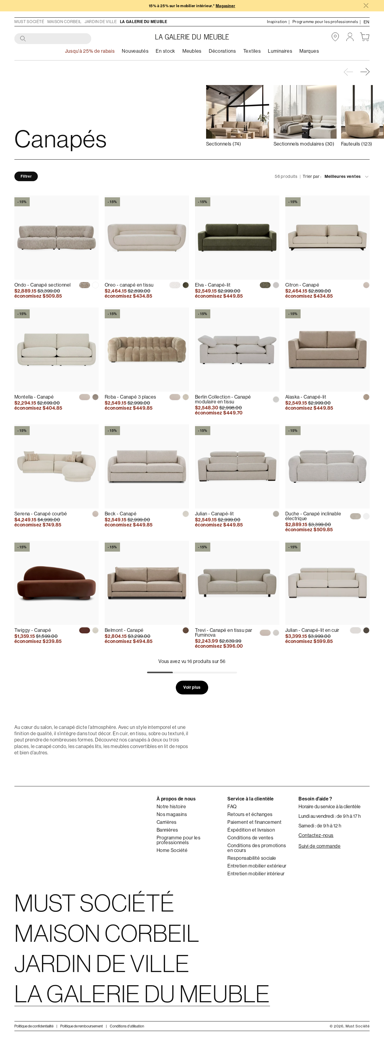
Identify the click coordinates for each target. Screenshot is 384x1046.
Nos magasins (172, 814)
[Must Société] (192, 37)
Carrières (167, 822)
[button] (365, 71)
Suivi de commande (319, 846)
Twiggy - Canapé (32, 630)
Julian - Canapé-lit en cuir (312, 630)
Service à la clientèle (250, 799)
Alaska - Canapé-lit (305, 397)
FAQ (231, 806)
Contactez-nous (316, 835)
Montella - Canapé (34, 397)
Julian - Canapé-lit (214, 514)
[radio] (84, 285)
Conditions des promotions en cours (256, 848)
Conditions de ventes (250, 837)
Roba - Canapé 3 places (130, 397)
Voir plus (192, 687)
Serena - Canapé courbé (40, 514)
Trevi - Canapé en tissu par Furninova (223, 632)
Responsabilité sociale (251, 858)
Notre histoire (171, 806)
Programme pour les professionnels (179, 840)
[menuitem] (135, 51)
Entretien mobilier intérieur (255, 873)
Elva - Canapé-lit (212, 285)
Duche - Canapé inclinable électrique (313, 516)
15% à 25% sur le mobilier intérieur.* (192, 6)
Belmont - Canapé (124, 630)
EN (367, 21)
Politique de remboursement (81, 1026)
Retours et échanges (249, 814)
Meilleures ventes (343, 176)
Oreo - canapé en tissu (129, 285)
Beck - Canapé (120, 514)
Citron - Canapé (302, 285)
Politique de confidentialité (33, 1026)
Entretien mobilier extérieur (256, 866)
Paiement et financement (254, 822)
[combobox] (53, 39)
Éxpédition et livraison (251, 830)
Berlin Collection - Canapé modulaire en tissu (223, 399)
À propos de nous (176, 799)
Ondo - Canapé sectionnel (42, 285)
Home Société (172, 850)
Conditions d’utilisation (127, 1026)
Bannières (167, 830)
